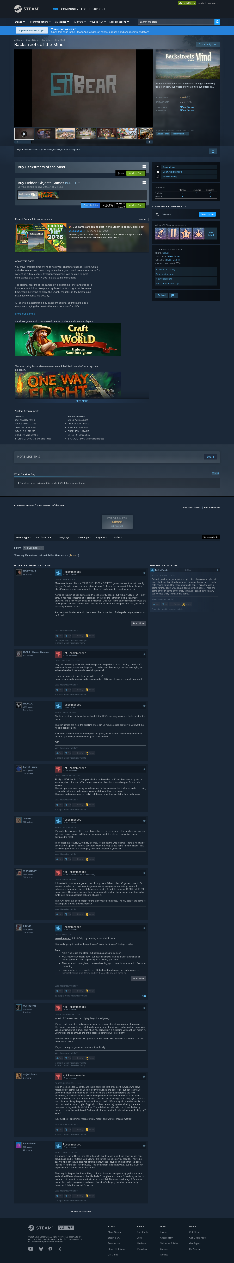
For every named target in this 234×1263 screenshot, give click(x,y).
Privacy (164, 1232)
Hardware (141, 1243)
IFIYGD (27, 926)
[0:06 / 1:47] (83, 88)
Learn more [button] (207, 214)
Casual (160, 134)
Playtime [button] (100, 537)
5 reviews (27, 1078)
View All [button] (142, 219)
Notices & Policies (169, 1243)
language (212, 3)
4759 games (28, 707)
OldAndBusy (29, 871)
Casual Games (33, 40)
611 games (27, 1009)
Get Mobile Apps (197, 1237)
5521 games (28, 770)
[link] (114, 205)
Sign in (20, 149)
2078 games (28, 929)
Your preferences (212, 508)
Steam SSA (114, 1237)
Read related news (165, 274)
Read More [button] (138, 623)
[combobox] (176, 22)
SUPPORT (99, 9)
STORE (54, 9)
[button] (20, 22)
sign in (201, 3)
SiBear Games (187, 107)
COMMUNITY (69, 9)
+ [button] (187, 134)
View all (215, 473)
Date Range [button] (83, 537)
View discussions (164, 278)
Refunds (164, 1254)
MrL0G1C (28, 703)
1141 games (28, 874)
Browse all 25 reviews (81, 1211)
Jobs (139, 1237)
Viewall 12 (211, 233)
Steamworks (114, 1243)
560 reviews (28, 877)
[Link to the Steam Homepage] (26, 11)
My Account (195, 1249)
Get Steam (194, 1232)
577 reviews (28, 656)
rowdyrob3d (29, 570)
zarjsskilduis (30, 1074)
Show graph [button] (209, 537)
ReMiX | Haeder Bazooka (36, 652)
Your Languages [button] (32, 548)
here (68, 483)
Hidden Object (178, 134)
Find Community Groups (167, 283)
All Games (19, 40)
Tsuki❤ (27, 818)
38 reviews (27, 1150)
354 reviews (28, 932)
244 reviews (28, 710)
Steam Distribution (117, 1249)
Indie (167, 134)
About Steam (114, 1232)
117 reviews (28, 822)
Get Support (195, 1243)
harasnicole (29, 1143)
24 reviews (27, 574)
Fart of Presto (30, 767)
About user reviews (192, 508)
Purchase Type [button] (43, 537)
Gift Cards (113, 1254)
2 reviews (27, 1012)
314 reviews (28, 773)
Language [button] (64, 537)
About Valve (143, 1232)
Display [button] (116, 537)
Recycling (142, 1249)
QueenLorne (29, 1006)
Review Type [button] (22, 537)
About (85, 9)
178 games (27, 1147)
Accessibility (166, 1237)
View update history (165, 269)
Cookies (164, 1249)
